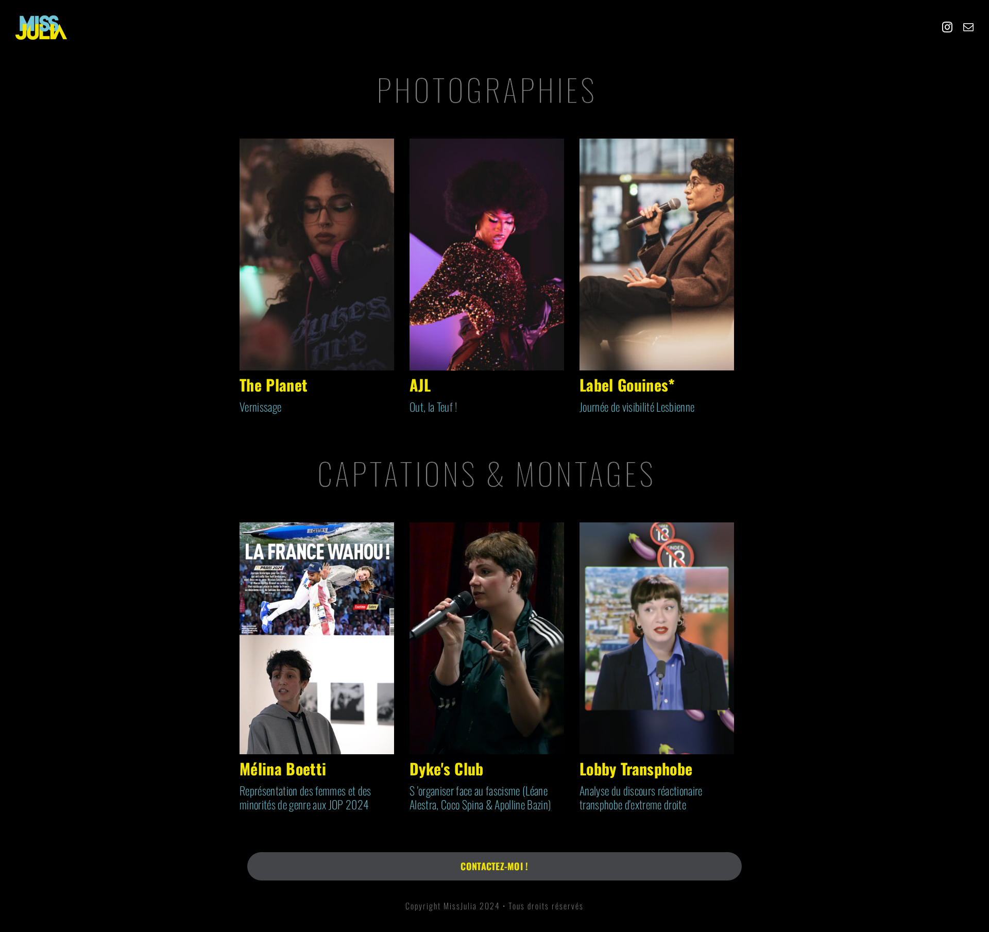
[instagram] (947, 27)
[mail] (968, 27)
